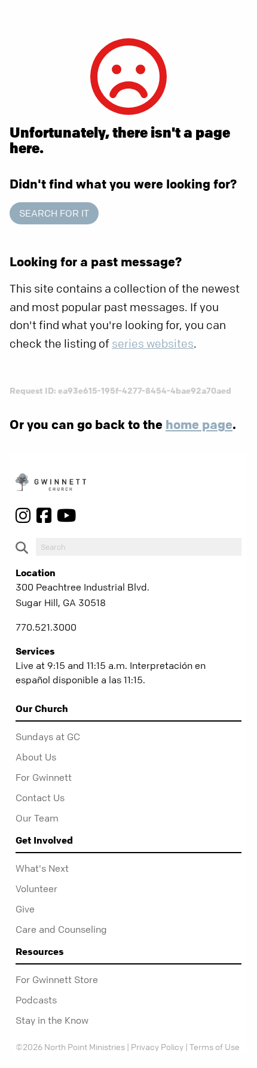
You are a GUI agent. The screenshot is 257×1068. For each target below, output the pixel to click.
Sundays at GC (48, 737)
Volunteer (36, 888)
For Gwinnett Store (57, 979)
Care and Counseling (61, 929)
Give (25, 909)
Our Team (37, 818)
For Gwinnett (44, 777)
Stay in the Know (52, 1020)
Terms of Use (214, 1046)
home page (199, 424)
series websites (153, 344)
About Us (36, 757)
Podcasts (36, 1000)
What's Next (42, 868)
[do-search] (138, 547)
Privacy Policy (157, 1046)
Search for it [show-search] (54, 213)
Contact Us (40, 798)
